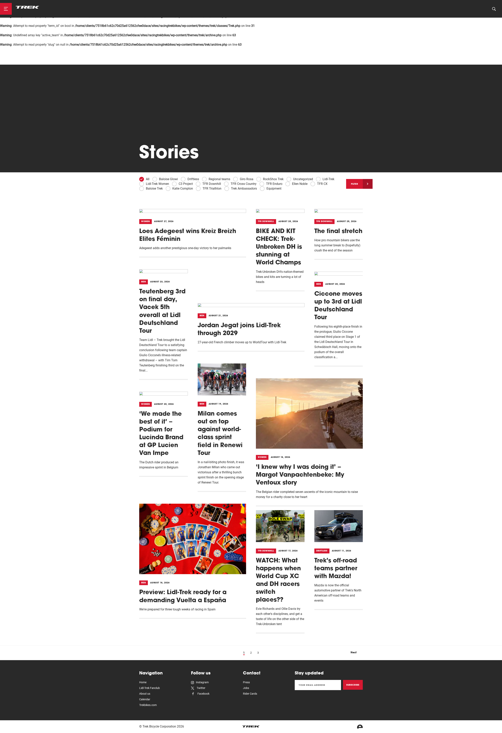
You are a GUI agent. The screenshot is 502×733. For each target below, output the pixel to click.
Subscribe (352, 684)
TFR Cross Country (243, 184)
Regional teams (219, 179)
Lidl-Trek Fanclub (149, 688)
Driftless (193, 179)
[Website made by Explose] (360, 726)
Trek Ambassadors (244, 188)
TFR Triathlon (212, 188)
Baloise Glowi (168, 179)
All (147, 179)
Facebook (203, 693)
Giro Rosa (246, 179)
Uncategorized (303, 179)
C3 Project (186, 184)
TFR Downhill (211, 184)
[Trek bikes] (251, 726)
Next (353, 652)
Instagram (202, 682)
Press (246, 682)
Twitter (200, 688)
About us (144, 693)
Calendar (144, 699)
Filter (354, 184)
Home (142, 682)
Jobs (246, 688)
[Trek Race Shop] (27, 7)
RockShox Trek (273, 179)
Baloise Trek (154, 188)
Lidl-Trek (328, 179)
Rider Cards (250, 693)
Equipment (273, 188)
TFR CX (322, 184)
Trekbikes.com (148, 705)
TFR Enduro (274, 184)
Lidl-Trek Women (157, 184)
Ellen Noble (299, 184)
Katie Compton (182, 188)
